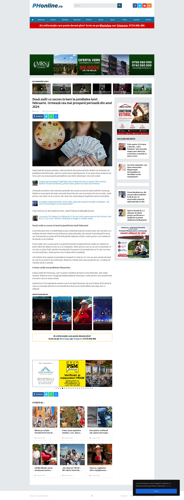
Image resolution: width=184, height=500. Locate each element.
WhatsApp (105, 25)
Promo (148, 20)
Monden (65, 20)
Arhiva (132, 496)
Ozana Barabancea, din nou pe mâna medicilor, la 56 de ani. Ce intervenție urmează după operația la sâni (136, 197)
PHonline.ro (32, 20)
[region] (156, 488)
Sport (112, 20)
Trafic (124, 20)
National (77, 20)
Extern (53, 20)
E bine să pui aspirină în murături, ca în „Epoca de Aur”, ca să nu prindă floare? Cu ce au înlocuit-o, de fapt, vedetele (72, 431)
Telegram (122, 25)
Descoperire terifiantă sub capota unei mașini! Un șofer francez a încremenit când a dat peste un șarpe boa (99, 431)
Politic (89, 20)
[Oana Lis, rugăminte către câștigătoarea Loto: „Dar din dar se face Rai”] (99, 454)
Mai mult (168, 486)
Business (41, 20)
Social (100, 20)
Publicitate (124, 496)
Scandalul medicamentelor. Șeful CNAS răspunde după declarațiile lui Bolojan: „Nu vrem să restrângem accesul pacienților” (74, 203)
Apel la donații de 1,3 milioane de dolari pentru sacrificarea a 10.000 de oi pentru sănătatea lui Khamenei (137, 215)
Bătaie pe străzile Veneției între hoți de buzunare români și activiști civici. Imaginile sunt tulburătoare (44, 431)
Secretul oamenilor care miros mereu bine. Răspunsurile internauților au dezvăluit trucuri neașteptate (137, 171)
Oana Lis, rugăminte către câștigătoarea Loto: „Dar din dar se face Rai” (97, 469)
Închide (156, 491)
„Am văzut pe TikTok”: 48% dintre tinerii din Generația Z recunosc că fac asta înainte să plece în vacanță (72, 469)
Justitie (136, 20)
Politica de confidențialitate (145, 496)
